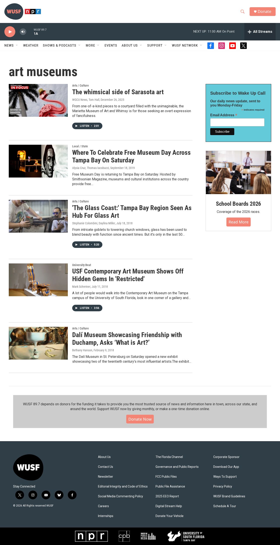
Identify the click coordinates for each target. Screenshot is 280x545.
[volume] (23, 32)
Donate (264, 11)
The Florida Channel (169, 457)
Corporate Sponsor (226, 457)
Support (155, 45)
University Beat (81, 265)
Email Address (223, 115)
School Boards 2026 (238, 203)
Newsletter (105, 476)
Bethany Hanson (82, 350)
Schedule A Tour (224, 506)
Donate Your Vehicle (170, 516)
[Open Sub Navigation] (17, 45)
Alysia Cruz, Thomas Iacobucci (90, 168)
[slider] (30, 31)
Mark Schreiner (81, 286)
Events (111, 45)
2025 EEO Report (167, 496)
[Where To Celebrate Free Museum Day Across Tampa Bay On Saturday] (38, 161)
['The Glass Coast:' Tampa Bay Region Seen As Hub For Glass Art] (38, 216)
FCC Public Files (166, 476)
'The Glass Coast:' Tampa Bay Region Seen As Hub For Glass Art (132, 211)
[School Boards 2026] (238, 172)
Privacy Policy (222, 486)
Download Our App (226, 466)
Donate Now (140, 419)
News (9, 45)
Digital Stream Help (169, 506)
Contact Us (105, 466)
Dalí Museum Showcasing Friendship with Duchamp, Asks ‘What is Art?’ (127, 338)
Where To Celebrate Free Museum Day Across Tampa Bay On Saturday (131, 156)
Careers (103, 506)
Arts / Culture (80, 85)
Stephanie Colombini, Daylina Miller (93, 223)
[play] (9, 31)
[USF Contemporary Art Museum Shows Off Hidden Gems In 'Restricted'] (38, 279)
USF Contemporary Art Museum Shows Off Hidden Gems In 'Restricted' (128, 275)
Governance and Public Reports (177, 466)
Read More (238, 222)
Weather (30, 45)
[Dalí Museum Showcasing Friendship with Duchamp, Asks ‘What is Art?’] (38, 343)
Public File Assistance (170, 486)
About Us (104, 457)
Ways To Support (225, 476)
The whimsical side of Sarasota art (118, 92)
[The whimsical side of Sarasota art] (38, 100)
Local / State (80, 146)
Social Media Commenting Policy (120, 496)
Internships (105, 516)
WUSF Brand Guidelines (229, 496)
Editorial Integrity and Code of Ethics (123, 486)
